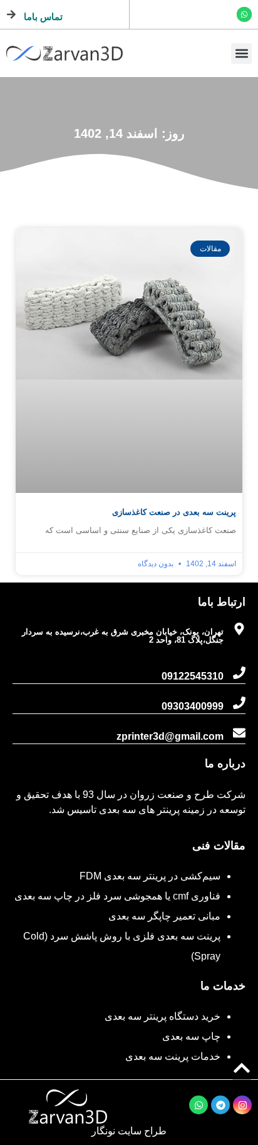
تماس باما (43, 16)
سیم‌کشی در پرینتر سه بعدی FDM (150, 876)
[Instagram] (242, 1105)
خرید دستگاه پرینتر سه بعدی (162, 1016)
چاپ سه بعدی (191, 1036)
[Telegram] (220, 1105)
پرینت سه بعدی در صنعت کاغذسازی (174, 512)
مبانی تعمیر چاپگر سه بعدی (164, 916)
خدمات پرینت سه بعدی (172, 1056)
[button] (241, 53)
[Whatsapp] (244, 14)
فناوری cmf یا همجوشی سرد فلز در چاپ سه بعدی (117, 896)
